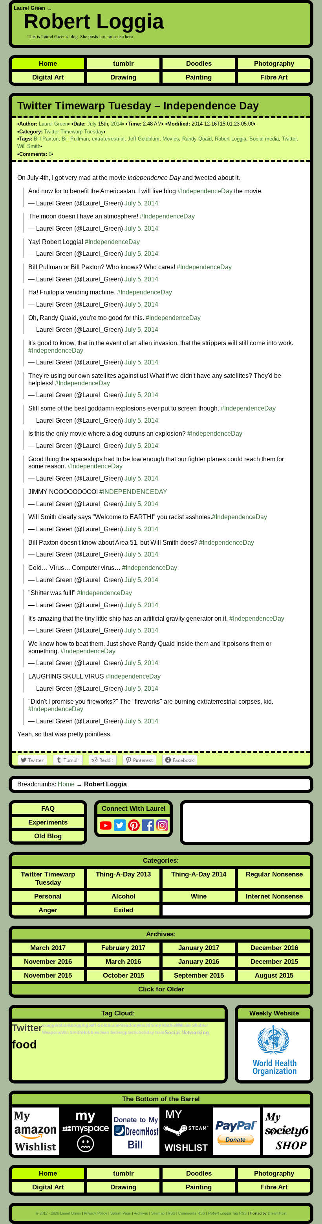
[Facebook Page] (148, 825)
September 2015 (199, 975)
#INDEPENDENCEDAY (133, 491)
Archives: (161, 934)
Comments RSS (191, 1213)
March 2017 (48, 948)
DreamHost (277, 1213)
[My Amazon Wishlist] (37, 1131)
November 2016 (48, 961)
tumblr (123, 63)
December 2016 (274, 948)
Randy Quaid (197, 139)
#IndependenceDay (204, 191)
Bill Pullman (75, 139)
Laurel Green (29, 8)
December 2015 (274, 961)
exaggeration (55, 1025)
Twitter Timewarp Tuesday (74, 132)
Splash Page (120, 1213)
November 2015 (48, 975)
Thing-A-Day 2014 (198, 874)
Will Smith (28, 146)
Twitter (289, 139)
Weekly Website (274, 1013)
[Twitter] (120, 825)
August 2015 (274, 975)
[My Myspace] (87, 1131)
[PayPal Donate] (238, 1131)
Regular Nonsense (274, 874)
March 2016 (123, 961)
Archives (141, 1213)
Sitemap (158, 1213)
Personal (48, 896)
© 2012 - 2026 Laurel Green (58, 1213)
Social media (264, 139)
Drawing (123, 77)
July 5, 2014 (141, 203)
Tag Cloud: (118, 1013)
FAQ (48, 808)
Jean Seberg (112, 1032)
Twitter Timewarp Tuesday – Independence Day (138, 106)
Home (48, 63)
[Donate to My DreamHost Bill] (137, 1131)
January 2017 (198, 948)
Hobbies (90, 1032)
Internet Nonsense (274, 896)
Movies (171, 139)
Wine (199, 896)
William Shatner (192, 1025)
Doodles (199, 63)
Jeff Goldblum (143, 139)
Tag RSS (227, 1213)
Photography (274, 63)
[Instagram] (162, 825)
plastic (132, 1032)
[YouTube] (106, 825)
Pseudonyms (131, 1025)
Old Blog (48, 836)
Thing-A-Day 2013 (123, 874)
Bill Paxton (46, 139)
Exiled (123, 910)
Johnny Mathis (160, 1025)
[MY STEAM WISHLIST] (188, 1131)
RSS (171, 1213)
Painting (199, 77)
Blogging (78, 1025)
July (92, 124)
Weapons (51, 1032)
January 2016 (198, 961)
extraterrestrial (108, 139)
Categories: (161, 860)
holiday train (152, 1032)
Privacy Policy (95, 1213)
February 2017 (123, 948)
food (24, 1044)
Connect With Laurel (134, 808)
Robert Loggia (94, 21)
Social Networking (187, 1032)
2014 (116, 124)
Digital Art (48, 77)
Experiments (48, 822)
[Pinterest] (134, 825)
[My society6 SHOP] (286, 1131)
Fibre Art (274, 77)
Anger (47, 910)
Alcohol (123, 896)
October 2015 (123, 975)
